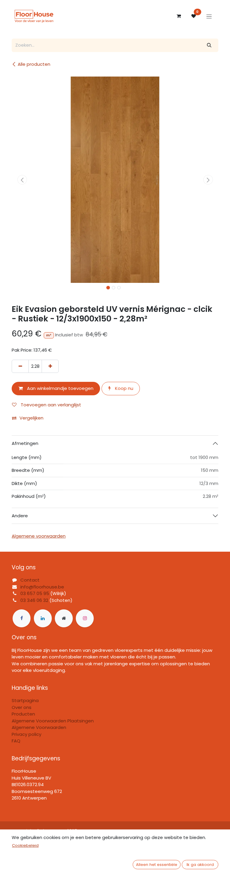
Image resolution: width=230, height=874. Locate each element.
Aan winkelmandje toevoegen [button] (59, 388)
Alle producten (34, 64)
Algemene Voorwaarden (39, 727)
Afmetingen (25, 443)
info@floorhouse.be (42, 587)
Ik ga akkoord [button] (200, 864)
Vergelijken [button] (31, 418)
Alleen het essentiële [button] (156, 864)
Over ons (21, 707)
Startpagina (25, 700)
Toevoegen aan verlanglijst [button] (50, 405)
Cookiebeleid (25, 845)
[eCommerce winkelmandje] (179, 16)
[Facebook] (22, 618)
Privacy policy (26, 734)
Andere (20, 515)
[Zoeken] (209, 45)
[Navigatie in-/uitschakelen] (209, 16)
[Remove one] (20, 366)
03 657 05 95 (34, 593)
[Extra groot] (64, 618)
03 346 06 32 (34, 600)
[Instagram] (85, 618)
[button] (22, 179)
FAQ (16, 741)
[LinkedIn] (43, 618)
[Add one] (50, 366)
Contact (30, 580)
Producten (23, 714)
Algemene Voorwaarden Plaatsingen (53, 721)
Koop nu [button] (123, 388)
